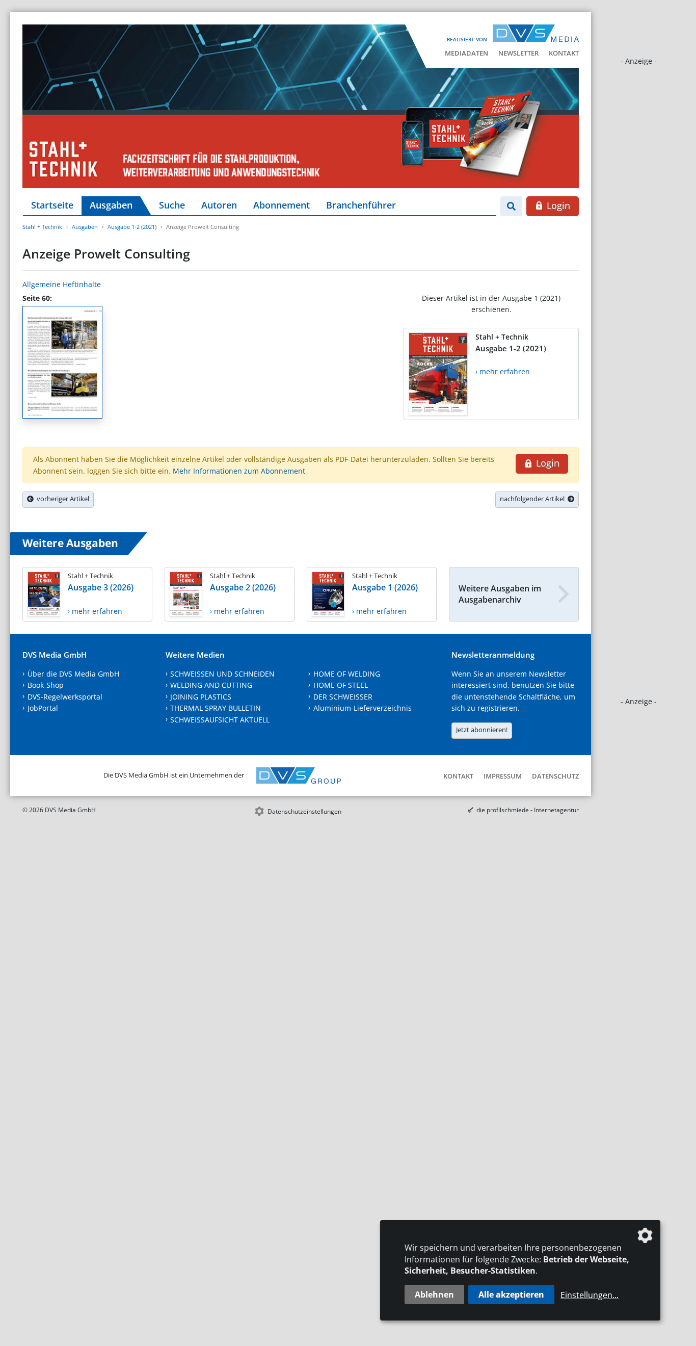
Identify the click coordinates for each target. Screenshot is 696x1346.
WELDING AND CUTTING (211, 685)
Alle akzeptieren (511, 1294)
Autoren (219, 205)
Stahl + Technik (42, 226)
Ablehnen (434, 1294)
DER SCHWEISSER (342, 697)
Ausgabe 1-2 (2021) (132, 226)
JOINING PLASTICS (200, 697)
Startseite (52, 205)
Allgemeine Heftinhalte (61, 284)
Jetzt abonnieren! (481, 729)
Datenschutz (555, 776)
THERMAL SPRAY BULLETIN (215, 708)
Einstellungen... (589, 1295)
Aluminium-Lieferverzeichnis (362, 708)
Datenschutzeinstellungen (304, 811)
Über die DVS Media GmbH (73, 674)
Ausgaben (111, 205)
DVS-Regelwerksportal (65, 697)
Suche (172, 205)
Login (557, 205)
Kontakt (564, 53)
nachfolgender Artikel (534, 498)
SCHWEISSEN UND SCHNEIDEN (222, 674)
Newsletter (518, 53)
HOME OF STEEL (340, 685)
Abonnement (281, 205)
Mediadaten (466, 53)
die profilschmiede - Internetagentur (527, 810)
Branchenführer (361, 205)
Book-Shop (46, 685)
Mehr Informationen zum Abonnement (239, 471)
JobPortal (43, 708)
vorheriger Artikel (61, 498)
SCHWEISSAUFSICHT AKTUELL (220, 719)
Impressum (503, 776)
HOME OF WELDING (346, 674)
